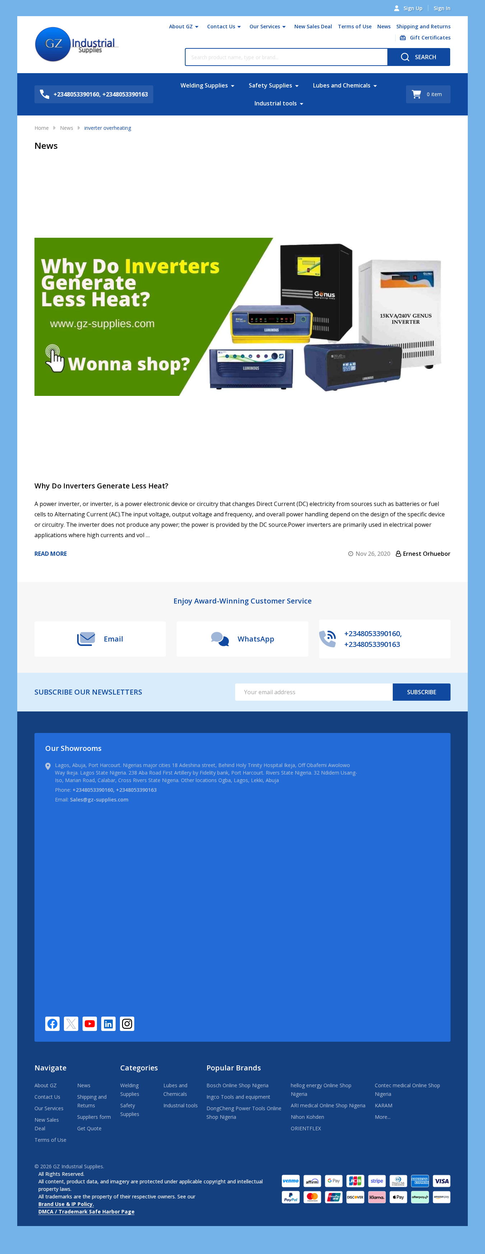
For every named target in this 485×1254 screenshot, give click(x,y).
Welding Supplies (204, 85)
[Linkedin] (108, 1024)
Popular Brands (233, 1068)
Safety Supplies (270, 85)
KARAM (383, 1105)
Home (41, 127)
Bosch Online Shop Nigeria (237, 1085)
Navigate (50, 1068)
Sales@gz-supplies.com (99, 799)
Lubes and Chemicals (341, 85)
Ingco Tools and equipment (238, 1096)
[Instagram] (127, 1024)
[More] (197, 26)
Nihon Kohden (307, 1116)
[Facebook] (52, 1024)
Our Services (265, 26)
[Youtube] (90, 1024)
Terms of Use (355, 26)
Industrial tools (276, 103)
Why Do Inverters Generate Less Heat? (101, 486)
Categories (139, 1068)
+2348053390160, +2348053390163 (115, 789)
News (384, 26)
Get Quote (89, 1128)
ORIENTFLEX (306, 1128)
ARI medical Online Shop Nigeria (328, 1105)
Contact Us (221, 26)
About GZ (181, 26)
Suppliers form (94, 1116)
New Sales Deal (313, 26)
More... (383, 1116)
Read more (50, 554)
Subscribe (421, 692)
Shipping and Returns (423, 26)
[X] (71, 1024)
